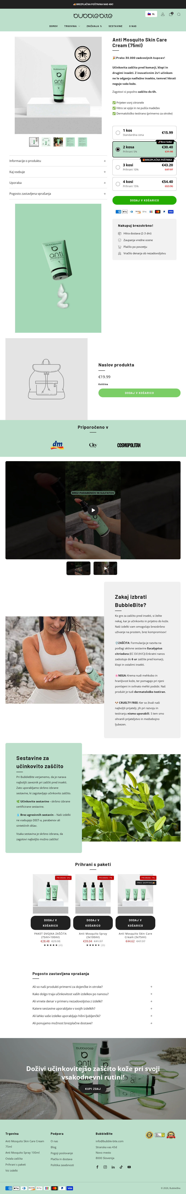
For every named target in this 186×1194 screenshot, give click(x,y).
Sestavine (116, 26)
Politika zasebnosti (62, 1165)
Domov (53, 26)
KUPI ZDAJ (93, 1088)
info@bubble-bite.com (110, 1141)
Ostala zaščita (14, 1158)
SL (153, 13)
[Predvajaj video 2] (105, 568)
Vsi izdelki (11, 1170)
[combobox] (151, 14)
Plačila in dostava (61, 1159)
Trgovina (70, 26)
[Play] (93, 510)
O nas (133, 26)
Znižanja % (94, 26)
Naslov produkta (116, 364)
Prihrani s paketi (15, 1164)
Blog (53, 1147)
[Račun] (163, 14)
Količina (103, 384)
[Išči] (179, 14)
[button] (144, 133)
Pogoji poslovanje (62, 1153)
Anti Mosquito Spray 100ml (22, 1152)
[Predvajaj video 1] (78, 568)
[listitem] (93, 4)
